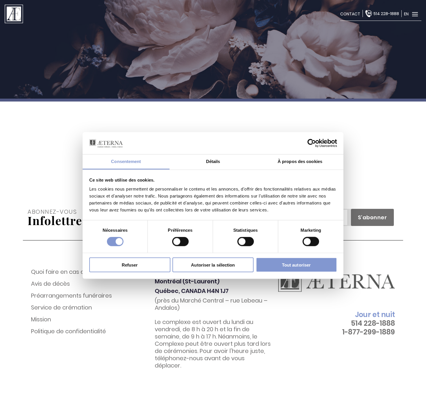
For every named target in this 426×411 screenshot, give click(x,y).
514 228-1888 (386, 14)
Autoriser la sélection (213, 264)
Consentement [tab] (126, 161)
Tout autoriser (296, 264)
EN (406, 14)
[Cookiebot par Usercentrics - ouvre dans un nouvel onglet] (311, 143)
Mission (41, 319)
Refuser (130, 264)
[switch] (180, 241)
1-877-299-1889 (368, 332)
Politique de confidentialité (68, 331)
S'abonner (372, 217)
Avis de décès (50, 283)
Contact (350, 14)
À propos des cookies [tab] (300, 161)
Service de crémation (61, 307)
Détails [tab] (213, 161)
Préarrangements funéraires (71, 295)
